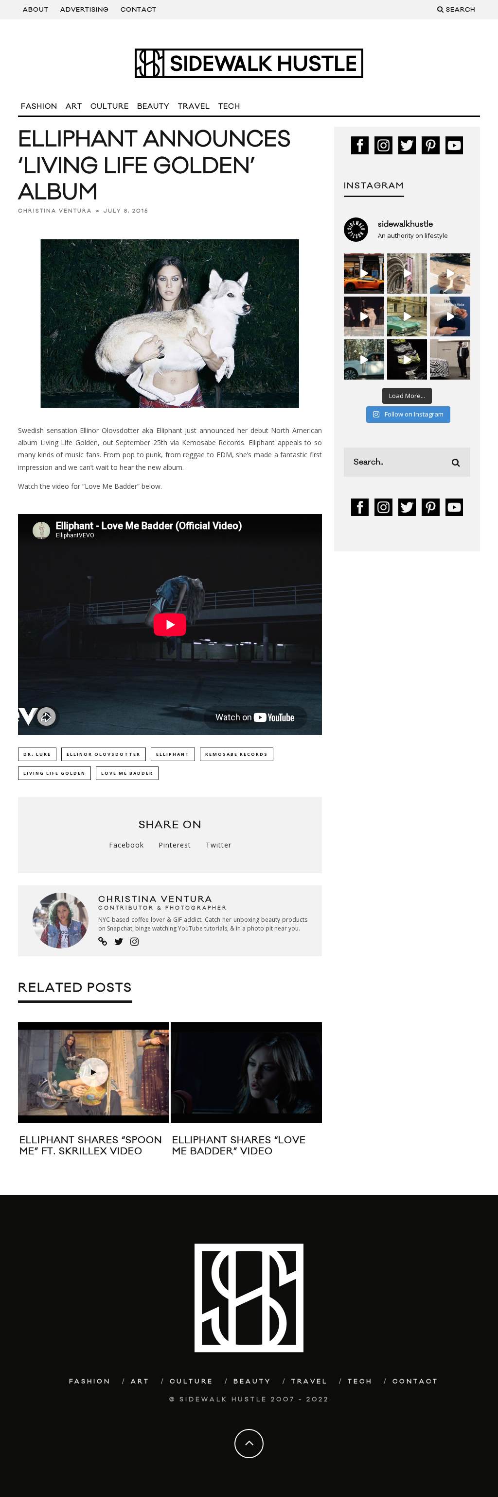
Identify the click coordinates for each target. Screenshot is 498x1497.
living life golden (54, 773)
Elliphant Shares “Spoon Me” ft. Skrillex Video (90, 1145)
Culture (109, 106)
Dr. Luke (37, 754)
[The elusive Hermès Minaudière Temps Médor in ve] (450, 317)
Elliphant (173, 754)
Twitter (218, 844)
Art (74, 106)
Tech (229, 106)
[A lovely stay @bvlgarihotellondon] (364, 273)
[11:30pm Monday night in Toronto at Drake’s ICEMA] (364, 317)
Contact (139, 10)
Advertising (84, 10)
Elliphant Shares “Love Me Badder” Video (239, 1145)
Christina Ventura (55, 211)
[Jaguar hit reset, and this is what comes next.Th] (450, 359)
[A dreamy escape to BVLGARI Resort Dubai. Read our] (450, 273)
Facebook (126, 844)
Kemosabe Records (236, 754)
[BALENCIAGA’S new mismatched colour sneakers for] (407, 359)
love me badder (127, 773)
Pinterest (175, 844)
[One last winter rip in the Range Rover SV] (364, 359)
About (36, 10)
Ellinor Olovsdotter (104, 754)
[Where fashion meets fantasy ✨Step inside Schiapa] (407, 273)
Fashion (39, 106)
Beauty (153, 106)
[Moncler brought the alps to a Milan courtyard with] (407, 317)
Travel (194, 106)
